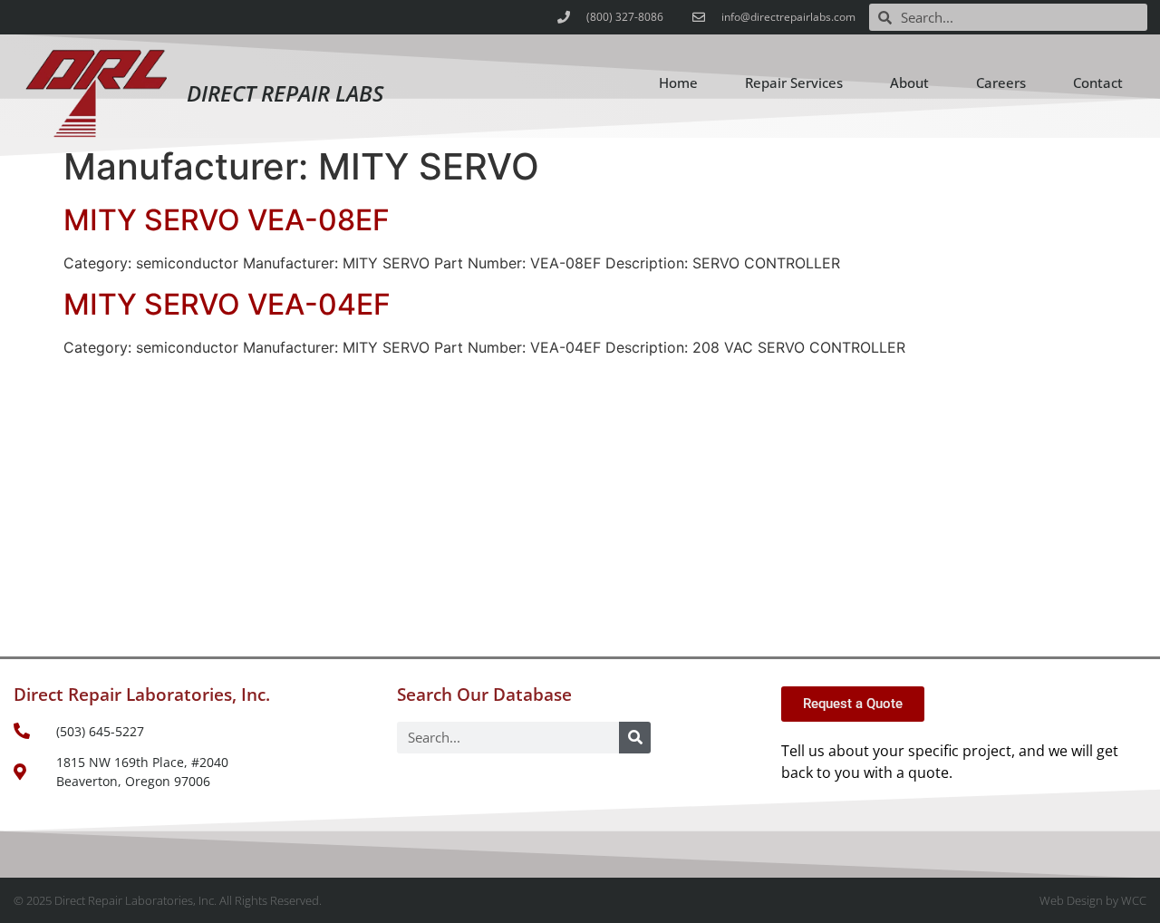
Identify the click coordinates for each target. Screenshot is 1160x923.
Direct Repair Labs (285, 93)
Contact (1098, 82)
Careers (1001, 82)
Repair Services (794, 82)
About (909, 82)
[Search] (635, 737)
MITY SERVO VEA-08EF (226, 220)
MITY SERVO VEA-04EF (227, 304)
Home (678, 82)
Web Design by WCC (1092, 900)
